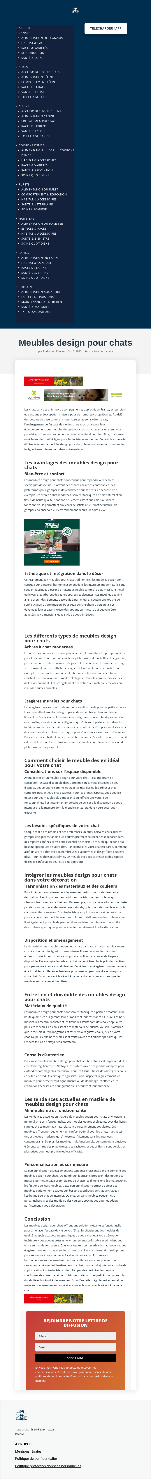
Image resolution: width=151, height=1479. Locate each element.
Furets (24, 184)
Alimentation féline (37, 77)
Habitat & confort (36, 262)
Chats (23, 67)
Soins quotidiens (35, 175)
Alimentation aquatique (41, 292)
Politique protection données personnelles (48, 1466)
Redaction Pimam (54, 351)
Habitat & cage (33, 43)
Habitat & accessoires (39, 160)
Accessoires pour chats (40, 72)
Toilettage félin (34, 97)
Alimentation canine (38, 116)
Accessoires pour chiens (41, 111)
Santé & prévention (37, 170)
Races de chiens (34, 126)
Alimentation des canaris (42, 38)
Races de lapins (33, 267)
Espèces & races (33, 228)
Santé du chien (33, 131)
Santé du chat (32, 92)
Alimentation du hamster (42, 223)
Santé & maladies (35, 307)
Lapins (24, 253)
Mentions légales (28, 1451)
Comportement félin (38, 82)
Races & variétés (34, 48)
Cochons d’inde (31, 145)
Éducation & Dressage (39, 121)
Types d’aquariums (36, 312)
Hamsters (26, 218)
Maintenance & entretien (41, 302)
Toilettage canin (35, 136)
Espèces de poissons (37, 297)
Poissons (26, 287)
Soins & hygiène (34, 209)
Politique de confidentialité (36, 1458)
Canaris (25, 33)
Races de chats (33, 87)
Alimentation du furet (39, 189)
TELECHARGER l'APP (106, 28)
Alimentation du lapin (39, 258)
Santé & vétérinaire (37, 204)
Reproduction (32, 53)
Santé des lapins (34, 272)
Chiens (24, 106)
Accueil (25, 28)
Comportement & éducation (44, 194)
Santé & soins (32, 58)
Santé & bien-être (35, 238)
